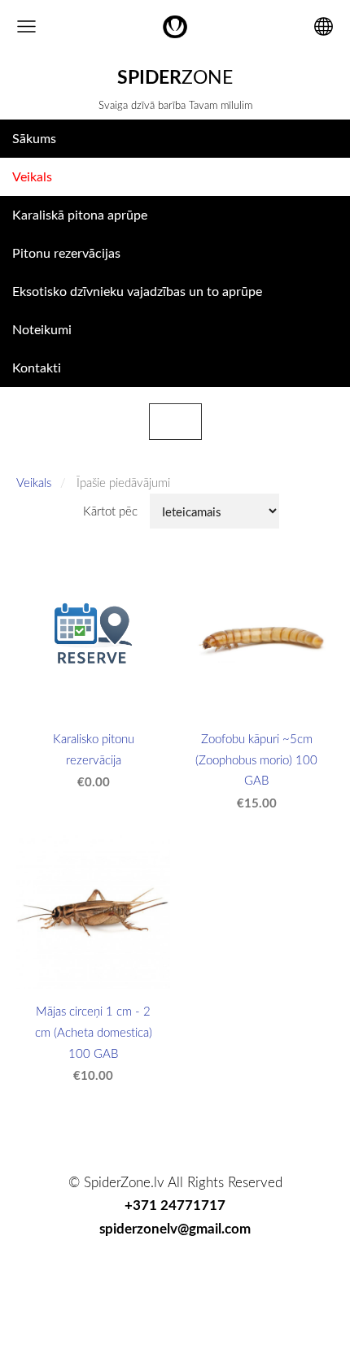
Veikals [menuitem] (32, 176)
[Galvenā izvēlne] (26, 26)
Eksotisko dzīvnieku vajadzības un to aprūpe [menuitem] (137, 291)
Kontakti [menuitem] (36, 367)
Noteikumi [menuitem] (42, 329)
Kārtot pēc (110, 511)
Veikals (33, 482)
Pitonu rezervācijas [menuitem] (66, 253)
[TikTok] (156, 1275)
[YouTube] (232, 1275)
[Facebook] (118, 1275)
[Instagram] (194, 1275)
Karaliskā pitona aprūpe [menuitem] (79, 215)
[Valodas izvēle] (323, 26)
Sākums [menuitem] (34, 138)
